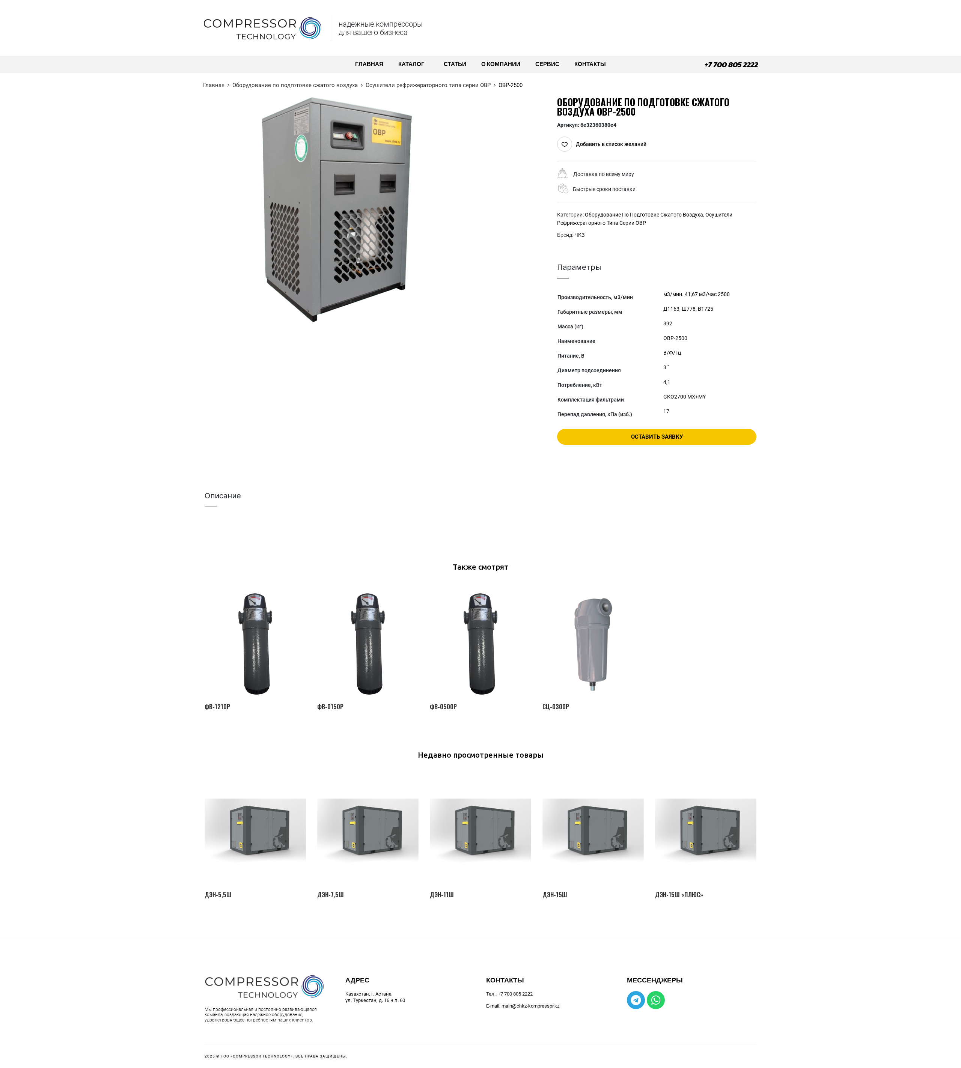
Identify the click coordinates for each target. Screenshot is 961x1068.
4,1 (666, 382)
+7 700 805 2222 (731, 64)
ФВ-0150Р (330, 706)
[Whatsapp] (656, 1000)
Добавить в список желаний (611, 144)
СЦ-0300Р (555, 706)
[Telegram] (636, 1000)
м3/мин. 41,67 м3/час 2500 (696, 294)
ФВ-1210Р (217, 706)
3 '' (666, 367)
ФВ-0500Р (443, 706)
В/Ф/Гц (672, 353)
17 (666, 411)
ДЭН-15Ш (554, 894)
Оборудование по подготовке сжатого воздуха (295, 85)
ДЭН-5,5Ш (218, 894)
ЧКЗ (579, 235)
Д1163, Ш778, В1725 (688, 309)
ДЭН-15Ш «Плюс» (679, 894)
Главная (213, 85)
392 (667, 323)
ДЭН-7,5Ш (330, 894)
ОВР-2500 (675, 338)
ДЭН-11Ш (442, 894)
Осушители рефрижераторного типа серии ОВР (428, 85)
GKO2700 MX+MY (684, 397)
